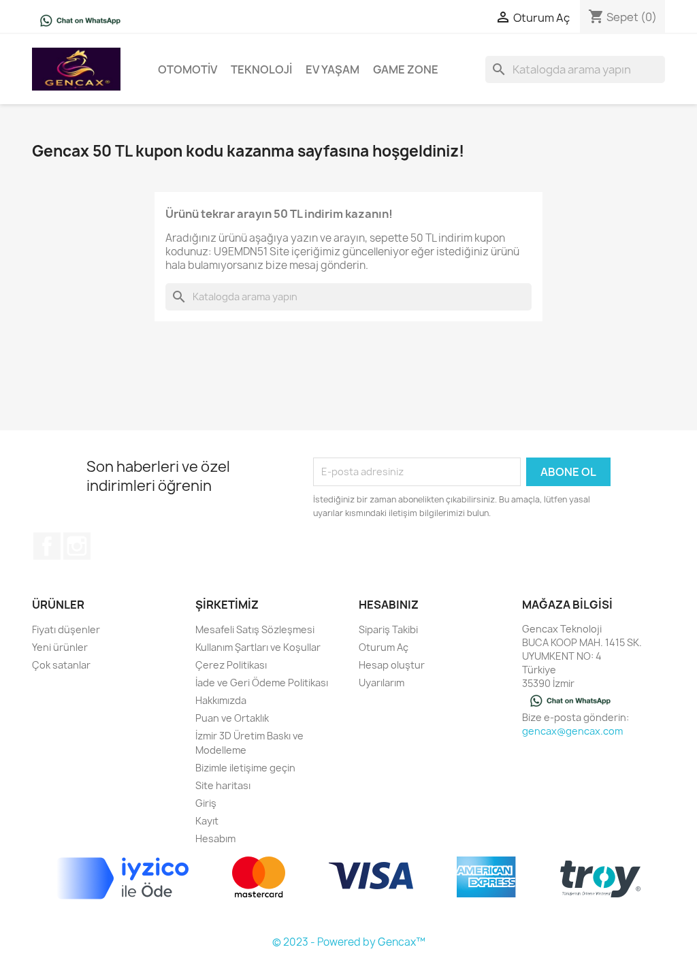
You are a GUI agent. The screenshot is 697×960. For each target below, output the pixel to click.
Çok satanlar (61, 664)
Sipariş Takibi (388, 629)
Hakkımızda (220, 700)
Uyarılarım (381, 682)
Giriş (205, 803)
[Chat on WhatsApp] (80, 19)
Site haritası (222, 785)
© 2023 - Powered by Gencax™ (348, 942)
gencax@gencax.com (572, 730)
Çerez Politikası (231, 664)
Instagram (77, 546)
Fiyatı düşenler (66, 629)
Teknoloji (261, 69)
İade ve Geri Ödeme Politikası (261, 682)
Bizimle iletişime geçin (245, 767)
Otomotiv (187, 69)
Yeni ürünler (60, 647)
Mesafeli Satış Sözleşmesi (254, 629)
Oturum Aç (383, 647)
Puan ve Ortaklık (232, 717)
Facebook (47, 546)
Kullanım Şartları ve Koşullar (258, 647)
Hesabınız (389, 604)
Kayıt (206, 820)
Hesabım (215, 838)
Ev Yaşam (332, 69)
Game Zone (405, 69)
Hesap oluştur (392, 664)
